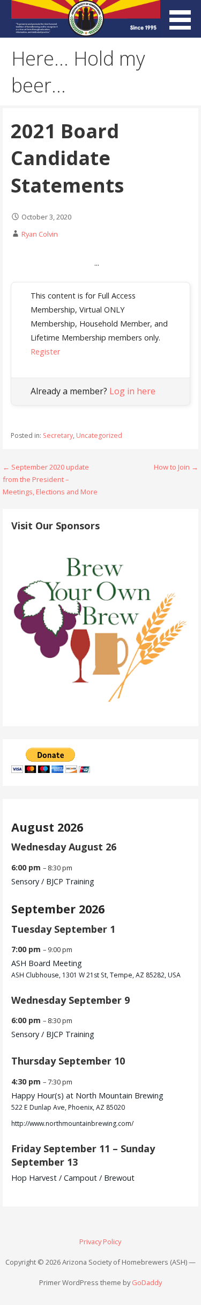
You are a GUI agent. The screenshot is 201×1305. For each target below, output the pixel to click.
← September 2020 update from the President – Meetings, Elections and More (50, 479)
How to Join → (176, 467)
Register (45, 351)
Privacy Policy (100, 1241)
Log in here (132, 391)
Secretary (58, 435)
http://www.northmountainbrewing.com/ (72, 1123)
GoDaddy (147, 1282)
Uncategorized (99, 435)
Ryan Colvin (39, 234)
